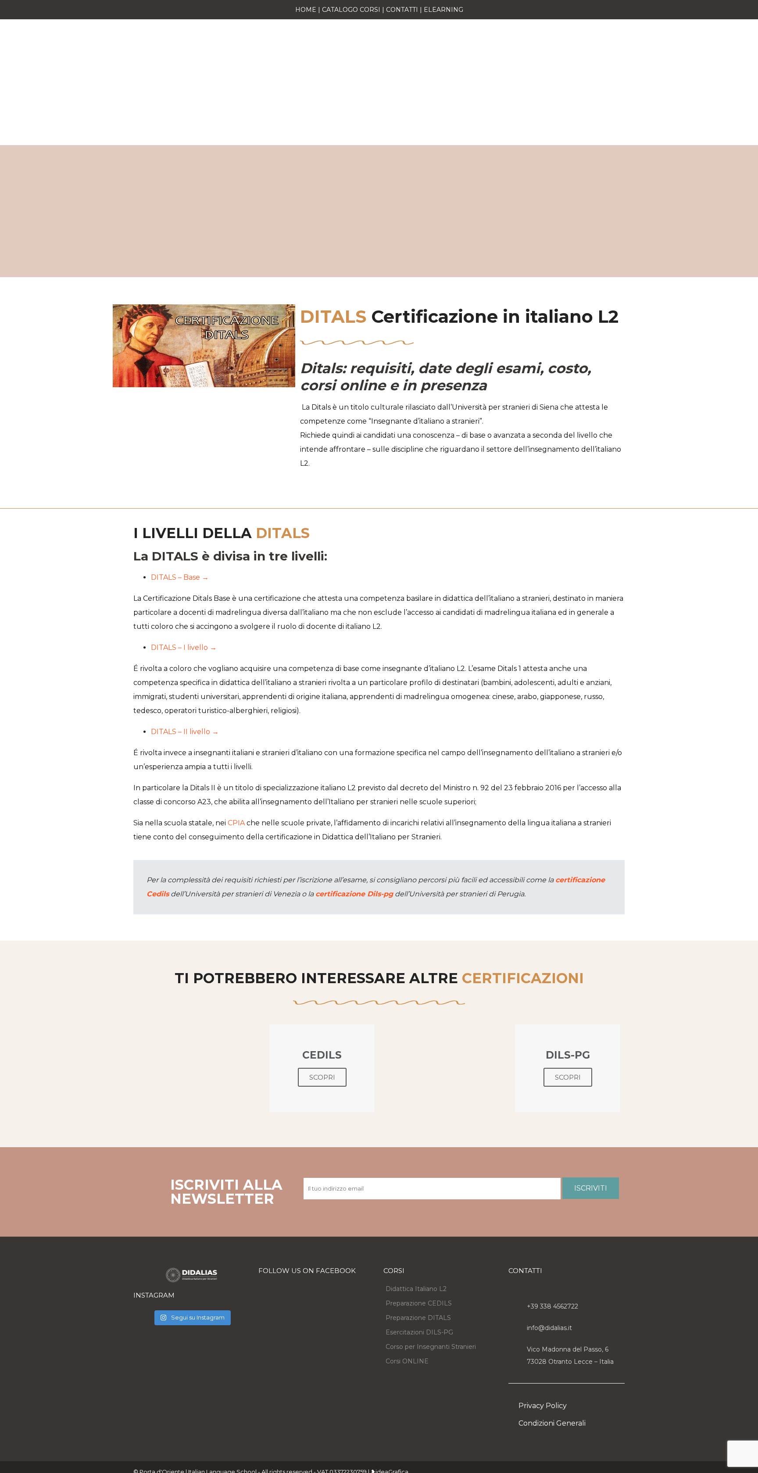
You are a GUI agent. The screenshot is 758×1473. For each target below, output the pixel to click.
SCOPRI (322, 1077)
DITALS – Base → (180, 577)
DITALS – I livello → (184, 647)
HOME (305, 10)
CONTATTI (402, 10)
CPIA (236, 823)
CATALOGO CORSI (351, 10)
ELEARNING (443, 10)
